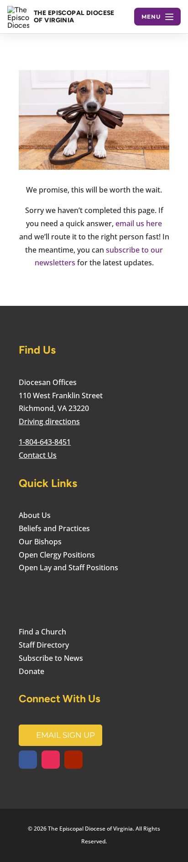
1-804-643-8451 (45, 442)
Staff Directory (44, 645)
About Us (35, 515)
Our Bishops (40, 542)
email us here (138, 223)
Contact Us (38, 455)
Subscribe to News (51, 658)
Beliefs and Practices (54, 528)
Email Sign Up (65, 735)
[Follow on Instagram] (51, 759)
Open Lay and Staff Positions (68, 568)
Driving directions (49, 421)
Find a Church (42, 632)
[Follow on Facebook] (28, 759)
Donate (31, 671)
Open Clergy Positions (57, 555)
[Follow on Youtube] (73, 759)
